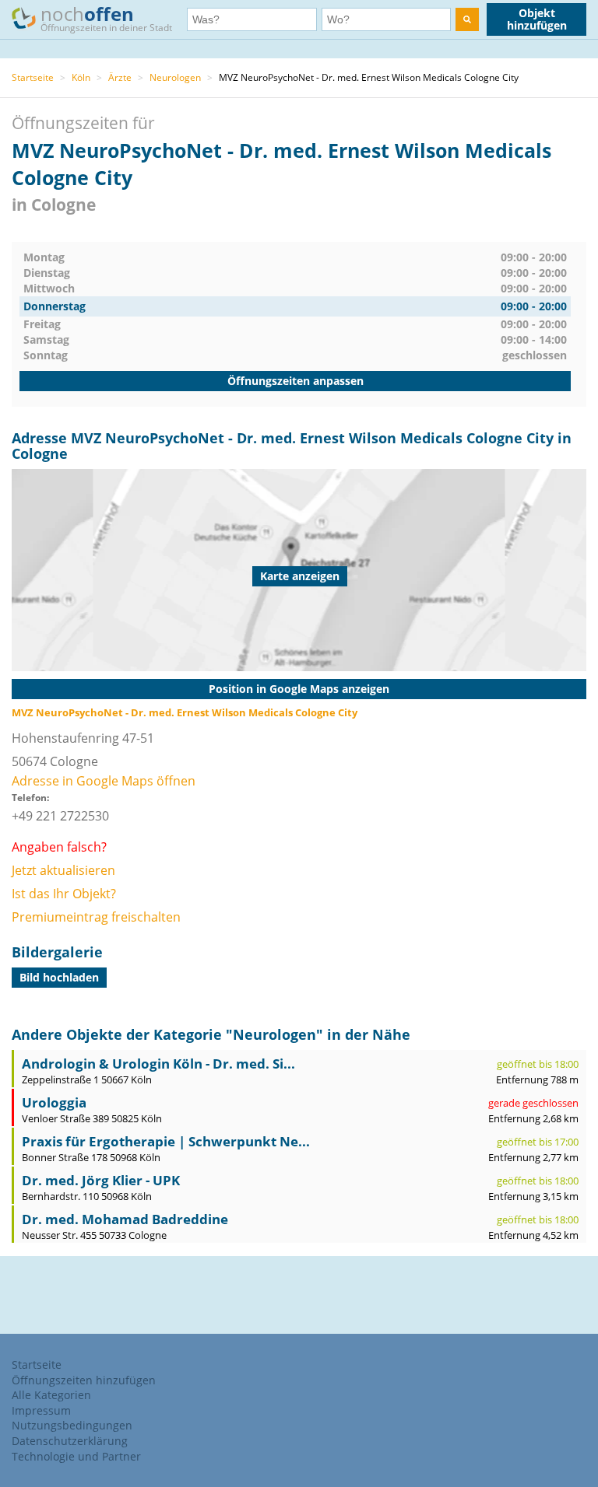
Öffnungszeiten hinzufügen (84, 1380)
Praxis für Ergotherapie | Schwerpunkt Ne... (166, 1141)
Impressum (41, 1410)
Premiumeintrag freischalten (96, 916)
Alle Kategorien (51, 1394)
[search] (467, 19)
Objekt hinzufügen (537, 19)
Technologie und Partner (76, 1456)
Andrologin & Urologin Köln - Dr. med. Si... (158, 1063)
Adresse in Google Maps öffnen (103, 780)
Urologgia (54, 1102)
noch (106, 17)
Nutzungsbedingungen (72, 1425)
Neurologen (175, 77)
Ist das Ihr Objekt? (64, 893)
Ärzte (120, 77)
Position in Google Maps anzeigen (299, 688)
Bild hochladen (59, 977)
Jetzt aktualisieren (63, 870)
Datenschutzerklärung (70, 1440)
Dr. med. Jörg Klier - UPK (101, 1180)
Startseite (33, 77)
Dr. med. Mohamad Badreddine (125, 1219)
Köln (81, 77)
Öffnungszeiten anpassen (295, 380)
